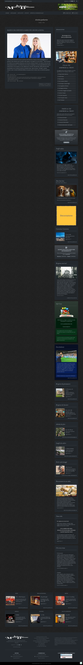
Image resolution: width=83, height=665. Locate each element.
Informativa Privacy (16, 646)
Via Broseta (61, 76)
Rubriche (68, 13)
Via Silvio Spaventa (63, 95)
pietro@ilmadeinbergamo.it (17, 656)
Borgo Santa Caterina (63, 74)
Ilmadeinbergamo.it (22, 74)
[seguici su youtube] (72, 1)
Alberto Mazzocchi (12, 77)
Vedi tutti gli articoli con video (70, 510)
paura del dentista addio (26, 78)
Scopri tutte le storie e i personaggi (69, 475)
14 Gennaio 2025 (12, 74)
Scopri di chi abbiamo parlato (62, 568)
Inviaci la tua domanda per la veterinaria (63, 200)
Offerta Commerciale (36, 13)
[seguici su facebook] (74, 1)
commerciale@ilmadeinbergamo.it (42, 656)
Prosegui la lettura (60, 45)
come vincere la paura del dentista (23, 77)
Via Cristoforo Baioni (63, 81)
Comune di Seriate (63, 117)
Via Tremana (61, 100)
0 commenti (21, 81)
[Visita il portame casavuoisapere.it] (66, 657)
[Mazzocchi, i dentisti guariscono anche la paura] (29, 46)
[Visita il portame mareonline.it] (66, 654)
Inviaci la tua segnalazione (61, 172)
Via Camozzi (61, 78)
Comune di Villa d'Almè (63, 122)
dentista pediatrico (33, 77)
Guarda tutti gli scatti (71, 297)
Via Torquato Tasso (63, 97)
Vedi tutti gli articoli (72, 175)
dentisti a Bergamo (11, 78)
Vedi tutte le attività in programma (69, 437)
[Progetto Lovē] (66, 215)
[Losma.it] (68, 6)
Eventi (27, 13)
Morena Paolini (18, 78)
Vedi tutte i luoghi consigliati (70, 456)
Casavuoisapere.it (71, 535)
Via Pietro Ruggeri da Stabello (65, 90)
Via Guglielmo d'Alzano (63, 86)
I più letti (20, 13)
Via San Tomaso (62, 93)
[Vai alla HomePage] (20, 6)
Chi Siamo (13, 13)
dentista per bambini (42, 77)
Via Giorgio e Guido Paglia (64, 83)
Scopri (76, 13)
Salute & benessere (12, 75)
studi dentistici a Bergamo (36, 78)
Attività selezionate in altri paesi (65, 125)
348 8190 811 (17, 658)
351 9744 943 (42, 658)
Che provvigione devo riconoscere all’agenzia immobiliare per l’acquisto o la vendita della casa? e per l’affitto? (66, 332)
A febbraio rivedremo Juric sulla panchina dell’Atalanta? (66, 375)
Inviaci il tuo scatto (60, 295)
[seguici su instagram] (70, 1)
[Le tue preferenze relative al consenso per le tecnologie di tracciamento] (81, 663)
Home (7, 13)
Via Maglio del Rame (63, 88)
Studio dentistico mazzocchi (13, 79)
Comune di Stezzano (63, 120)
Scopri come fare (60, 507)
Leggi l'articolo (67, 239)
